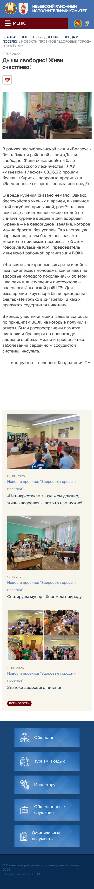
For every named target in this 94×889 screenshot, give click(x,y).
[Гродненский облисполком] (81, 23)
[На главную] (11, 8)
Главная (10, 37)
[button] (8, 23)
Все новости (19, 703)
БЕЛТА (35, 874)
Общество (29, 37)
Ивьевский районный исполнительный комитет (59, 9)
